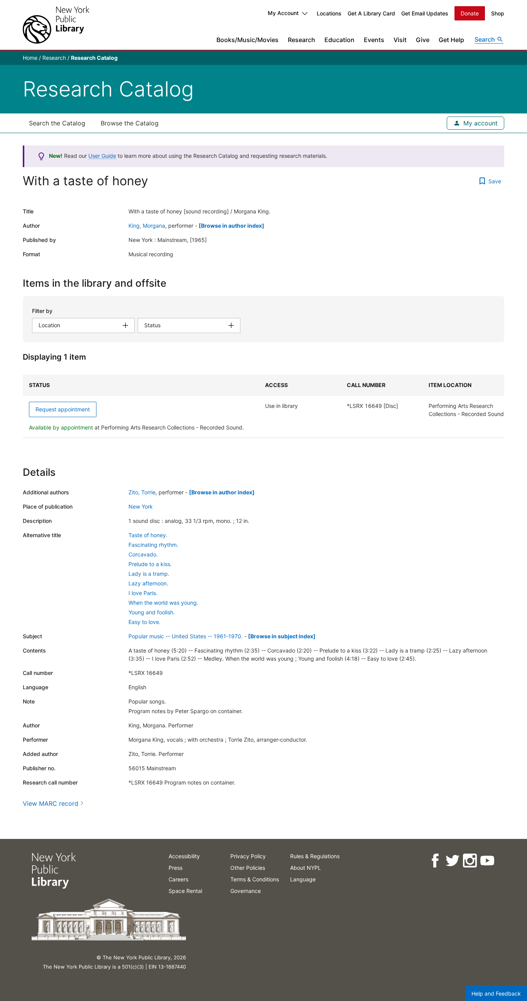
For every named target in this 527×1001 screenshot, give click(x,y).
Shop (497, 13)
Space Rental (185, 891)
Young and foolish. (151, 612)
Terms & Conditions (254, 879)
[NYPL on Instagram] (469, 860)
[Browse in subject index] (282, 636)
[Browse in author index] (231, 225)
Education (339, 40)
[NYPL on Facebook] (434, 860)
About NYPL (305, 867)
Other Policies (247, 867)
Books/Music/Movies (247, 40)
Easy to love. (144, 622)
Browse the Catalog (130, 123)
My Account (283, 13)
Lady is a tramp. (148, 573)
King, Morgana (146, 225)
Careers (178, 879)
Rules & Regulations (315, 856)
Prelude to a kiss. (150, 564)
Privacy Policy (248, 856)
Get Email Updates (424, 13)
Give (422, 40)
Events (374, 40)
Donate (470, 13)
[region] (263, 406)
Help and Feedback (496, 993)
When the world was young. (163, 602)
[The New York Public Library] (56, 25)
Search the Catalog (57, 123)
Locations (329, 13)
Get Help (451, 40)
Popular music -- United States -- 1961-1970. (185, 636)
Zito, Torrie (141, 492)
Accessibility (184, 856)
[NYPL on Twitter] (451, 860)
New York (140, 506)
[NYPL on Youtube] (486, 860)
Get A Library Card (371, 13)
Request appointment (62, 409)
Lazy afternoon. (148, 583)
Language (303, 879)
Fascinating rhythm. (153, 544)
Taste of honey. (147, 535)
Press (175, 867)
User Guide (102, 155)
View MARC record (50, 803)
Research (301, 40)
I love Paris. (142, 593)
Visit (400, 40)
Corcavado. (143, 554)
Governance (245, 891)
